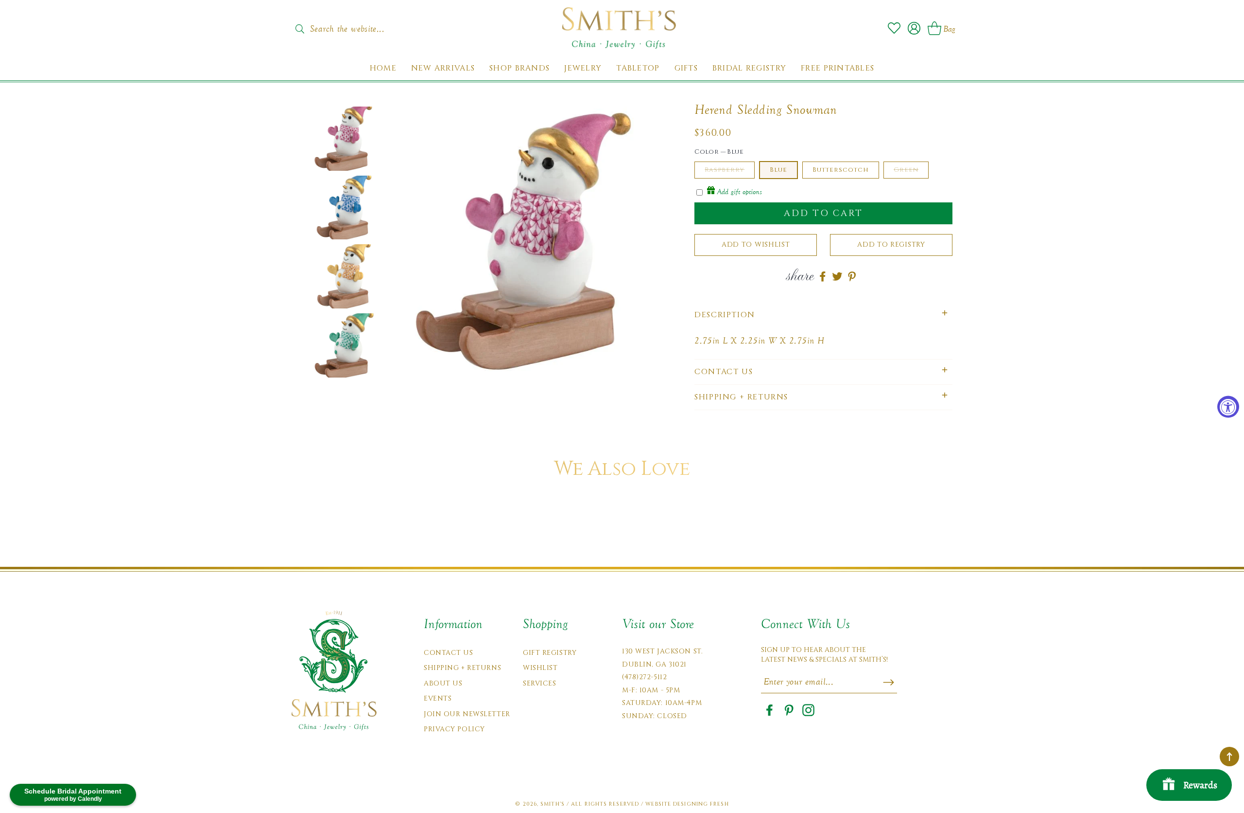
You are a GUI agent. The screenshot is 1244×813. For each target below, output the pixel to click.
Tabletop (637, 68)
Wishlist (540, 667)
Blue (778, 169)
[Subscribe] (888, 682)
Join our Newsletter (467, 714)
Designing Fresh (701, 804)
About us (443, 683)
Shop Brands (519, 68)
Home (383, 68)
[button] (823, 315)
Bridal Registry (749, 68)
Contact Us (448, 652)
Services (539, 683)
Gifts (686, 68)
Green (906, 169)
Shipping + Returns (462, 667)
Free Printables (837, 68)
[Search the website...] (299, 28)
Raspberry (724, 169)
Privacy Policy (454, 729)
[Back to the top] (1229, 756)
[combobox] (357, 26)
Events (437, 698)
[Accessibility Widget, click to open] (1228, 406)
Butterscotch (840, 169)
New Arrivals (443, 68)
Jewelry (583, 68)
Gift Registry (549, 652)
